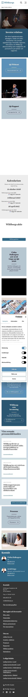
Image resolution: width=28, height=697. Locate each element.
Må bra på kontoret (9, 624)
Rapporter (6, 646)
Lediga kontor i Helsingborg (12, 667)
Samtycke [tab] (5, 321)
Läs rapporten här (12, 112)
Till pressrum (13, 522)
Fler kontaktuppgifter (10, 605)
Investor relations (8, 640)
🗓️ (9, 194)
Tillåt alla (14, 369)
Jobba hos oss (7, 637)
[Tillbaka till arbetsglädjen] (8, 3)
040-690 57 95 (11, 561)
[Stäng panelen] (25, 316)
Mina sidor (6, 615)
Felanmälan (6, 618)
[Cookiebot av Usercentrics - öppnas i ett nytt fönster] (16, 317)
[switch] (24, 353)
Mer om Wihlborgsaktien (13, 391)
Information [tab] (14, 321)
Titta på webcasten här (12, 70)
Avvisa (14, 378)
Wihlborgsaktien (14, 239)
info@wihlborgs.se (8, 600)
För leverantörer (8, 627)
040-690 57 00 (7, 597)
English (12, 685)
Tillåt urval (14, 374)
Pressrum (6, 643)
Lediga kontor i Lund (9, 662)
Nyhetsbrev (6, 651)
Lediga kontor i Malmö (10, 675)
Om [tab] (23, 321)
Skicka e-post (10, 563)
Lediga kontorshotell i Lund (11, 665)
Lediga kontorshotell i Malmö (12, 678)
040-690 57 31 (11, 573)
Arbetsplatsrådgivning (10, 621)
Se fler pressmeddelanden (19, 503)
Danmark (12, 689)
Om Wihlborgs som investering (10, 420)
